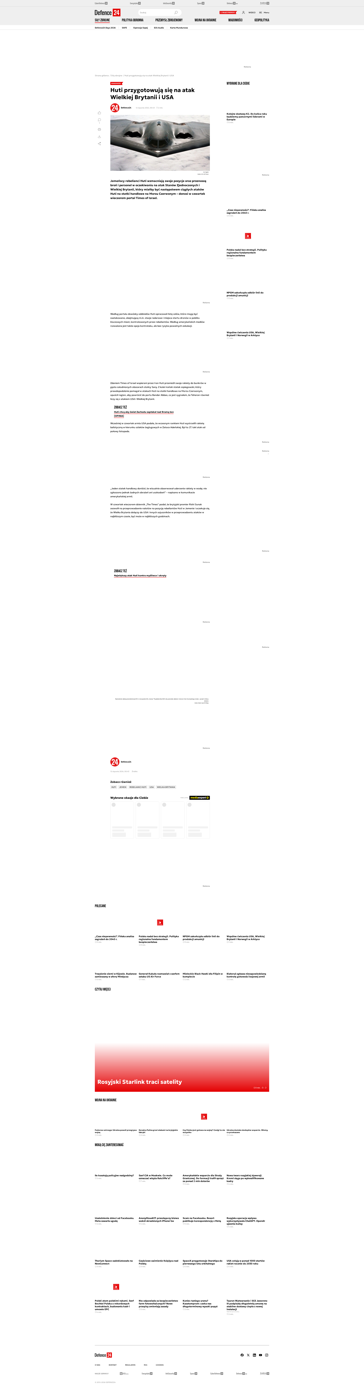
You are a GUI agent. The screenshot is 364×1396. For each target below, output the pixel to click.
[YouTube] (260, 1355)
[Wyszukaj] (176, 12)
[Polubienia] (99, 112)
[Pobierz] (99, 136)
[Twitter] (248, 1355)
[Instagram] (266, 1355)
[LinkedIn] (254, 1355)
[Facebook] (242, 1355)
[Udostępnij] (99, 143)
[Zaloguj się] (243, 12)
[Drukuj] (99, 129)
